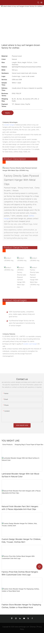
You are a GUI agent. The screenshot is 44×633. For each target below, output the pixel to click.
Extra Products (7, 444)
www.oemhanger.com (22, 627)
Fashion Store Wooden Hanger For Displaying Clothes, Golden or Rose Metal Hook (21, 606)
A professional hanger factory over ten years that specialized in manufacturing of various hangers (22, 323)
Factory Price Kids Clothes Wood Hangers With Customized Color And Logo (20, 573)
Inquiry (7, 113)
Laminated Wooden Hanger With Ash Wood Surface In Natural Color (20, 475)
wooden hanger (9, 125)
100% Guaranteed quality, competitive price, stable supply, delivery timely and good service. (22, 314)
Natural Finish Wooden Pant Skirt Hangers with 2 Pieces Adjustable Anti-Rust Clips (20, 507)
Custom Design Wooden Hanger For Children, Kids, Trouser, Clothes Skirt (21, 540)
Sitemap (33, 627)
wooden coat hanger (30, 344)
